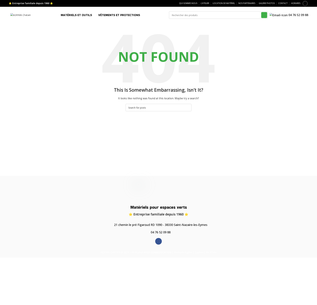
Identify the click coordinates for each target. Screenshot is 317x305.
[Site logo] (20, 14)
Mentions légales (183, 252)
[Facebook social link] (305, 3)
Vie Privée (211, 252)
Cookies (199, 252)
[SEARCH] (264, 15)
